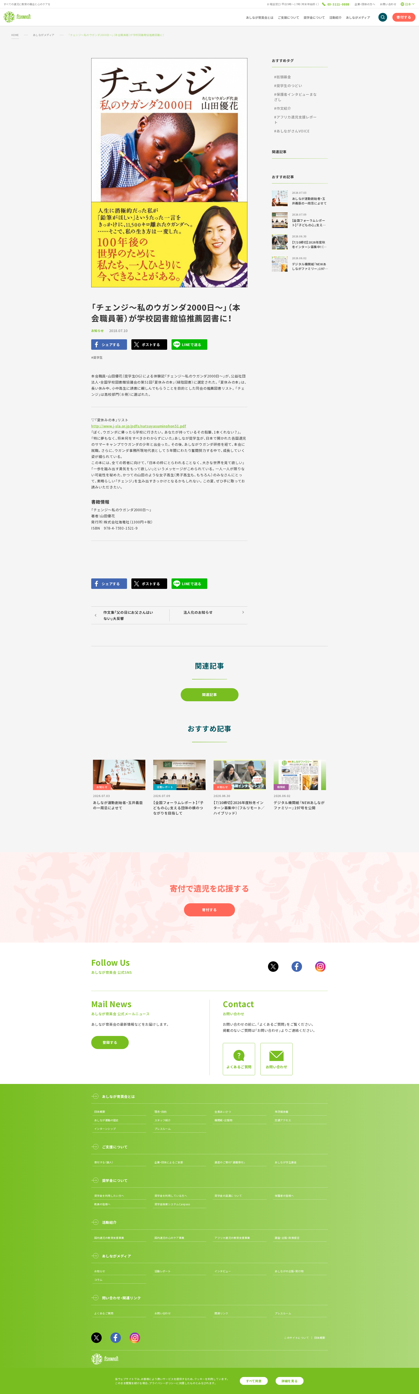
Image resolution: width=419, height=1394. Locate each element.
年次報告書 (281, 1111)
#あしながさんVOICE (292, 131)
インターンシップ (105, 1128)
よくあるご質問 (103, 1313)
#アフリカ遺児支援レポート (295, 119)
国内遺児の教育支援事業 (109, 1238)
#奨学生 (97, 357)
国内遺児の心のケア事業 (169, 1238)
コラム (98, 1279)
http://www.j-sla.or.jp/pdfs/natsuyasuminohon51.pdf (138, 426)
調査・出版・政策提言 (287, 1238)
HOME (15, 35)
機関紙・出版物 (223, 1120)
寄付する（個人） (103, 1162)
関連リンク (221, 1313)
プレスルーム (163, 1128)
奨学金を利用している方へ (171, 1195)
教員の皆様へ (102, 1204)
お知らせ (97, 330)
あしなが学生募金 (286, 1162)
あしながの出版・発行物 (289, 1271)
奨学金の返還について (228, 1195)
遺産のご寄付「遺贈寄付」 (230, 1162)
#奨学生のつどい (288, 85)
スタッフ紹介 (163, 1120)
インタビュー (223, 1271)
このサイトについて (296, 1337)
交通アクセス (283, 1120)
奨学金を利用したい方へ (109, 1195)
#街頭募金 (282, 76)
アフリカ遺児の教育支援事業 (232, 1238)
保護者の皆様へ (284, 1195)
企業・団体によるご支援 (169, 1162)
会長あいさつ (223, 1111)
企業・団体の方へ (365, 4)
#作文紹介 (282, 108)
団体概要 (99, 1111)
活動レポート (163, 1271)
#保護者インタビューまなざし (295, 97)
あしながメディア (44, 35)
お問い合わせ (388, 4)
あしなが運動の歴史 (106, 1120)
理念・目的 (161, 1111)
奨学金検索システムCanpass (172, 1204)
